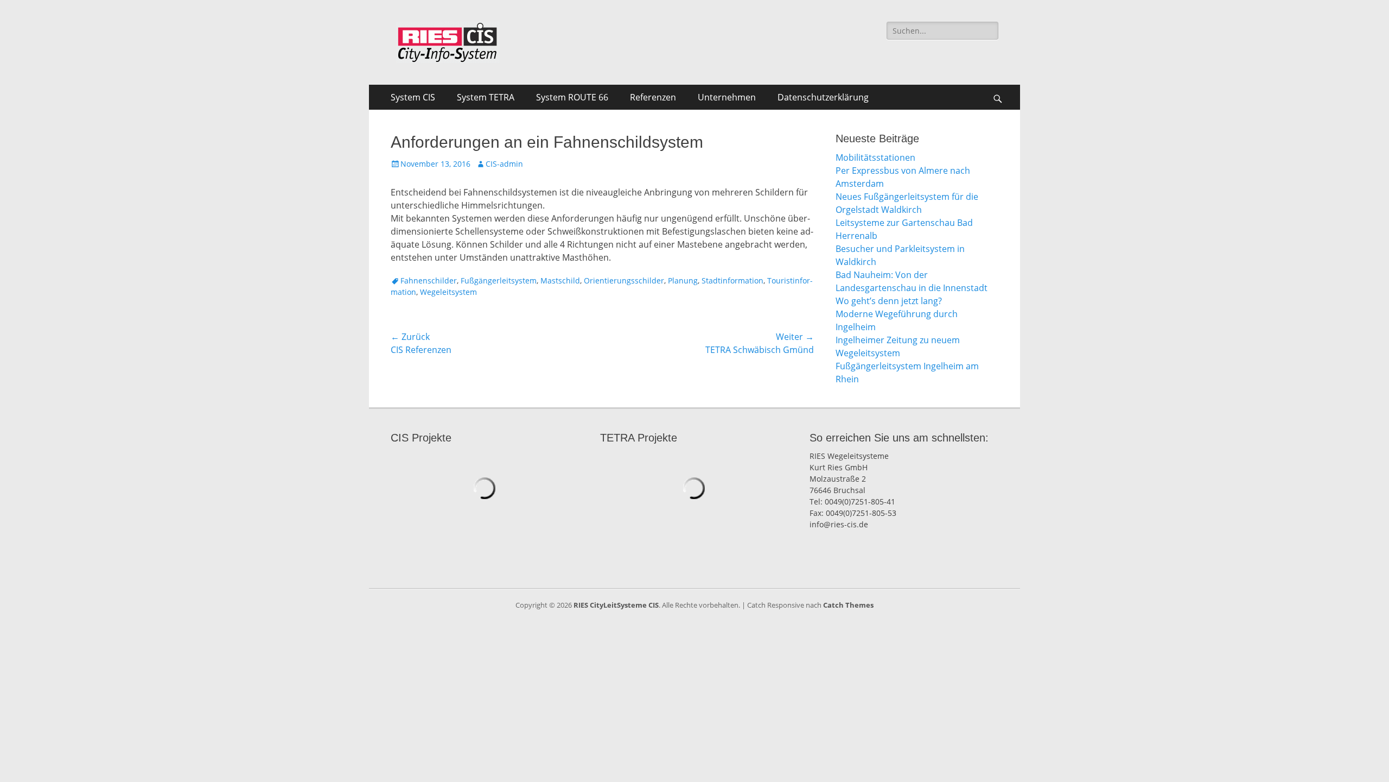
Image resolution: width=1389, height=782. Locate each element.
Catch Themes (848, 605)
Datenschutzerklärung (823, 97)
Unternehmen (727, 97)
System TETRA (485, 97)
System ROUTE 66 (572, 97)
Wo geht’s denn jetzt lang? (889, 301)
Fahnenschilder (428, 280)
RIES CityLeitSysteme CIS (616, 605)
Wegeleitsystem (448, 292)
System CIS (413, 97)
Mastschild (560, 280)
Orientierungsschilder (624, 280)
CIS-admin (504, 164)
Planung (683, 280)
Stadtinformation (732, 280)
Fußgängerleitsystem (499, 280)
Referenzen (653, 97)
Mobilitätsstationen (875, 157)
